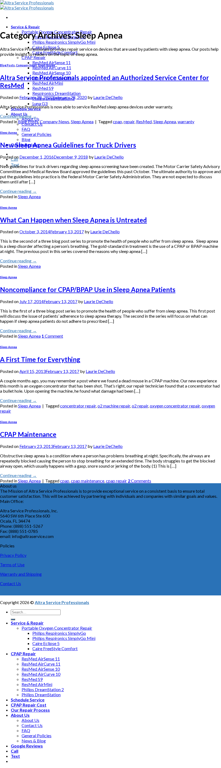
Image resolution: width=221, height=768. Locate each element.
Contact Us (10, 583)
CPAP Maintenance (28, 434)
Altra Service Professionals (62, 602)
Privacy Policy (13, 555)
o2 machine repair (114, 405)
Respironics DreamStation (56, 93)
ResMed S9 (42, 88)
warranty (186, 121)
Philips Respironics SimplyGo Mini (63, 41)
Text (15, 756)
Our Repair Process (30, 709)
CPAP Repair (34, 57)
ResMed (144, 121)
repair (129, 121)
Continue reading (18, 116)
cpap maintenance (87, 480)
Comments (139, 480)
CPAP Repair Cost (28, 704)
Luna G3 (39, 103)
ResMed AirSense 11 (51, 62)
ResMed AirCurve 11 (51, 67)
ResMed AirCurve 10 (41, 674)
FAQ (26, 129)
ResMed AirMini (47, 82)
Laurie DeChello (108, 97)
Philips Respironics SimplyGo (59, 633)
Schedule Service (27, 699)
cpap (117, 121)
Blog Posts (7, 65)
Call (14, 750)
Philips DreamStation (41, 694)
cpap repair (116, 480)
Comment (52, 335)
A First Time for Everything (40, 359)
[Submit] (13, 619)
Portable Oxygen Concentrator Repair (57, 627)
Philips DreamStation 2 (43, 689)
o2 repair (140, 405)
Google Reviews (27, 745)
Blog (26, 139)
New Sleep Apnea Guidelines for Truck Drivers (68, 145)
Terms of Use (12, 564)
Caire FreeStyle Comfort (55, 648)
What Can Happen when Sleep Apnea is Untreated (73, 220)
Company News (26, 65)
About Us (20, 715)
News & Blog (34, 740)
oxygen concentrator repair (175, 405)
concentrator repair (78, 405)
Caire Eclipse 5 (46, 643)
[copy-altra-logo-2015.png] (27, 5)
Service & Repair (25, 27)
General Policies (36, 134)
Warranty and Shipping (21, 574)
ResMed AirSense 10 (51, 72)
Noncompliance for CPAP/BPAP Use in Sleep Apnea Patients (87, 289)
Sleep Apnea (46, 65)
